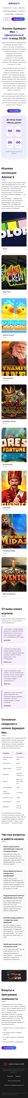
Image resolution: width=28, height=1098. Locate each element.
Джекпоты (22, 8)
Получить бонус (9, 1048)
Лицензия (10, 1076)
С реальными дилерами (10, 11)
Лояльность (21, 11)
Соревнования (19, 14)
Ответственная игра (14, 1081)
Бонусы (15, 8)
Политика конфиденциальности (14, 1085)
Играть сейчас (14, 111)
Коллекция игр (7, 8)
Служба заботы (9, 14)
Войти (6, 19)
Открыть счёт (18, 19)
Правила (18, 1076)
